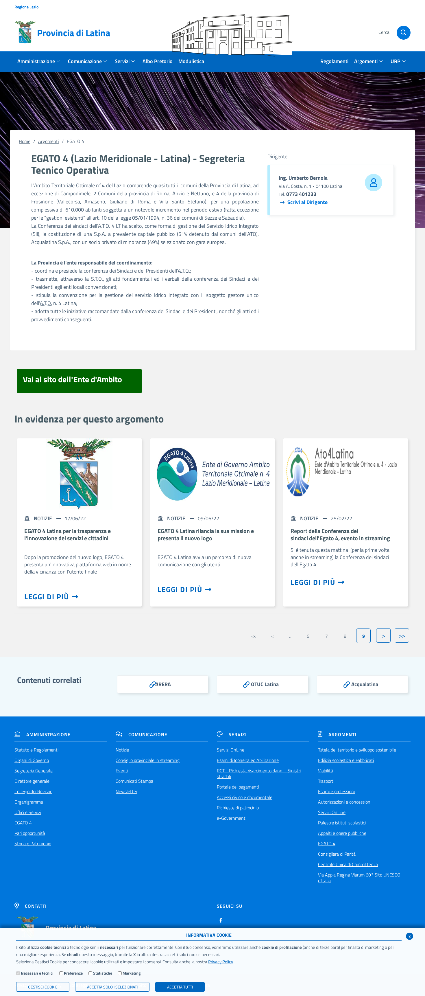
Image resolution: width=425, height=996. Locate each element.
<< (253, 636)
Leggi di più (46, 597)
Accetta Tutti (180, 987)
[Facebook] (220, 920)
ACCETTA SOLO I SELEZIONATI (112, 987)
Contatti (36, 906)
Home (24, 141)
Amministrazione (48, 734)
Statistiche (102, 973)
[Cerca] (404, 33)
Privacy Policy (220, 961)
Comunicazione (147, 734)
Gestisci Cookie (43, 987)
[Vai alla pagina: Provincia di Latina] (27, 927)
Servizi (238, 734)
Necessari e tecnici (37, 973)
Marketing (132, 973)
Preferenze (73, 973)
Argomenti (48, 141)
